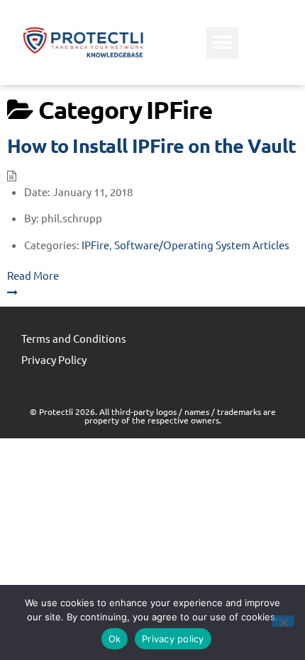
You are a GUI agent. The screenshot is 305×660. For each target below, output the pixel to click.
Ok (115, 638)
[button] (222, 43)
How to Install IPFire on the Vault (151, 145)
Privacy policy (173, 638)
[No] (283, 621)
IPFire (95, 244)
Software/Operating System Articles (201, 244)
